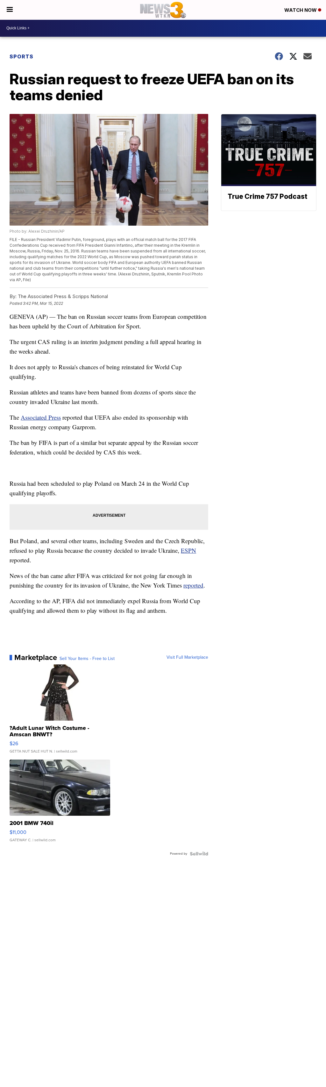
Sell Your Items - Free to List (87, 658)
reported (193, 585)
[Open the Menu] (10, 10)
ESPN (188, 550)
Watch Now (301, 10)
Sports (21, 56)
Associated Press (41, 417)
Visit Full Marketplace (187, 657)
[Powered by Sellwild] (199, 853)
